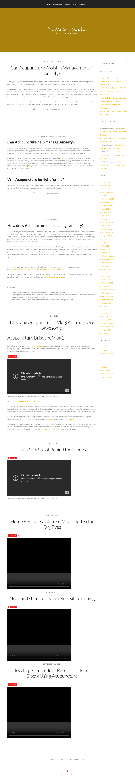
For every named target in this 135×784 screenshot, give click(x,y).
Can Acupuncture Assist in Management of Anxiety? (52, 70)
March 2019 (106, 219)
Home (49, 4)
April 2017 (106, 249)
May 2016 (106, 276)
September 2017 (108, 232)
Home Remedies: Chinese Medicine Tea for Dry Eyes (52, 524)
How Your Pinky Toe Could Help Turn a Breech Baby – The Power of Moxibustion (113, 91)
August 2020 (107, 206)
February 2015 (107, 316)
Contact (67, 4)
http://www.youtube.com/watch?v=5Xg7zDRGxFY (40, 498)
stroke (104, 350)
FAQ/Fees (82, 4)
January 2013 (107, 333)
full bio (49, 419)
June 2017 (106, 242)
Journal (105, 347)
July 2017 (105, 239)
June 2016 (106, 273)
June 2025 (106, 182)
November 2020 (108, 202)
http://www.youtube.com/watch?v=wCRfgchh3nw (40, 396)
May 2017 (106, 246)
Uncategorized (107, 353)
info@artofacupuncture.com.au (24, 269)
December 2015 (108, 290)
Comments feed (108, 374)
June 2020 (106, 209)
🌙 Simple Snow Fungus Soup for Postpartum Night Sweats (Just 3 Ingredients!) (113, 81)
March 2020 (106, 212)
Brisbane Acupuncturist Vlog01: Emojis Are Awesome (52, 325)
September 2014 (108, 326)
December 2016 (108, 256)
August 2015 (107, 303)
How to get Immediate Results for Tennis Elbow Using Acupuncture (52, 673)
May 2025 (106, 185)
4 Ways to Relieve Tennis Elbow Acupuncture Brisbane (113, 131)
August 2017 (107, 236)
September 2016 (108, 266)
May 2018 (106, 226)
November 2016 (108, 259)
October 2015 (107, 296)
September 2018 (108, 222)
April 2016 (106, 279)
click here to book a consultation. (51, 269)
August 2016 (107, 269)
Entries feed (106, 370)
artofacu (105, 138)
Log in (104, 367)
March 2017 (106, 253)
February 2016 (107, 283)
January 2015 (107, 320)
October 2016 (107, 263)
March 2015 (106, 313)
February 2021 (107, 192)
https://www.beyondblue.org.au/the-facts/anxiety (48, 292)
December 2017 (108, 229)
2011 (29, 166)
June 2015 (106, 310)
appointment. (68, 419)
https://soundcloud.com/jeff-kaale (26, 401)
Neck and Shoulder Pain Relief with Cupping (52, 598)
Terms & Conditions (76, 759)
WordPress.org (107, 377)
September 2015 (108, 300)
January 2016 (107, 286)
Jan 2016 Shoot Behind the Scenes (52, 449)
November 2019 (108, 216)
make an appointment (48, 429)
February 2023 (107, 189)
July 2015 (105, 306)
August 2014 (107, 330)
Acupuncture (57, 4)
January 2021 (107, 195)
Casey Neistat (37, 346)
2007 (64, 158)
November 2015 (108, 293)
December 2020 (108, 199)
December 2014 (108, 323)
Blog (74, 4)
